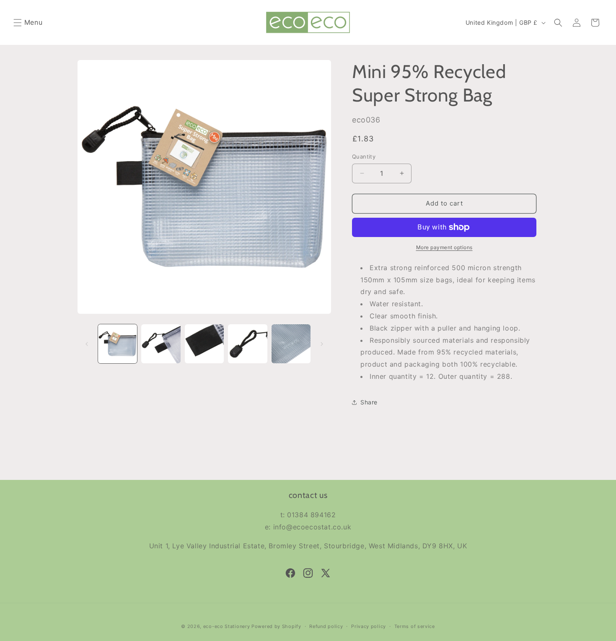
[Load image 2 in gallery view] (160, 343)
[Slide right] (322, 344)
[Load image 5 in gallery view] (291, 343)
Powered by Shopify (276, 626)
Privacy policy (368, 626)
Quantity (363, 156)
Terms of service (414, 626)
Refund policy (326, 626)
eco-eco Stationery (226, 626)
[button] (17, 22)
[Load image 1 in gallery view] (117, 343)
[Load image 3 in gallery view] (204, 343)
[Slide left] (87, 344)
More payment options (444, 247)
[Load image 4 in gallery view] (247, 343)
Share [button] (369, 402)
